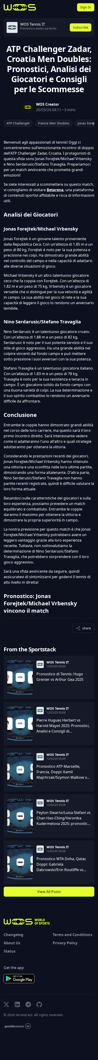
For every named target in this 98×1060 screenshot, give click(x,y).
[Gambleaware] (18, 1026)
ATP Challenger (18, 123)
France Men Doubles (54, 123)
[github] (39, 1004)
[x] (6, 1004)
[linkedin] (17, 1004)
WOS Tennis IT (57, 662)
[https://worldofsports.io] (20, 7)
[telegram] (28, 1004)
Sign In (85, 7)
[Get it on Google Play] (19, 978)
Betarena (55, 189)
